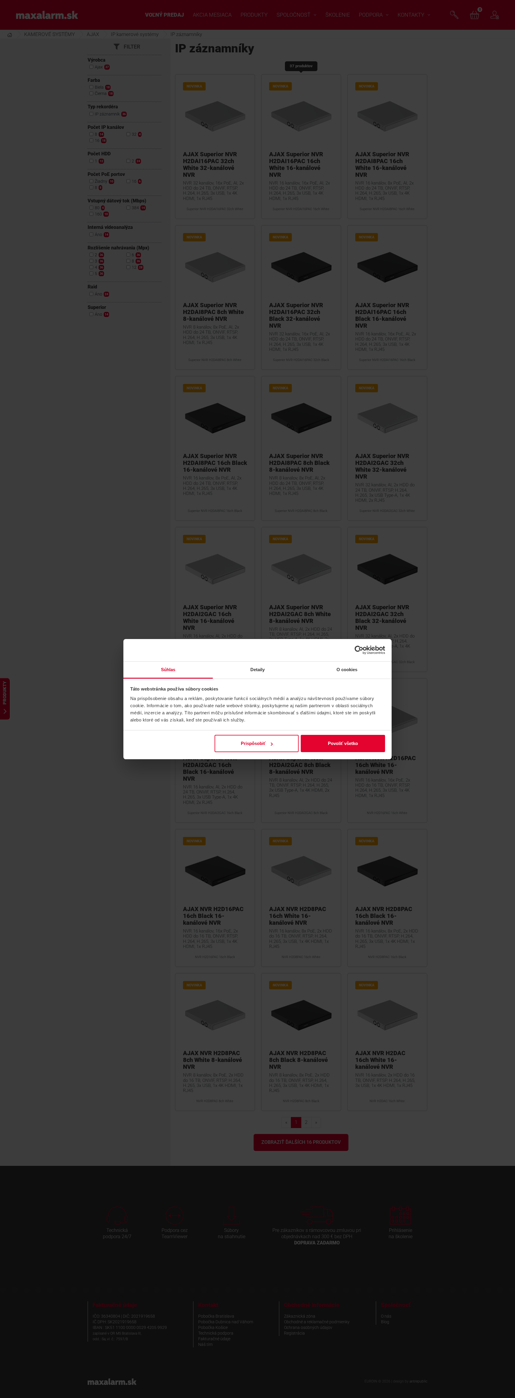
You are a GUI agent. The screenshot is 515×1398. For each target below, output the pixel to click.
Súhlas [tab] (168, 669)
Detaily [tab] (257, 669)
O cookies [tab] (347, 669)
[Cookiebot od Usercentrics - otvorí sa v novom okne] (359, 650)
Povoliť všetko (343, 743)
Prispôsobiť (253, 743)
